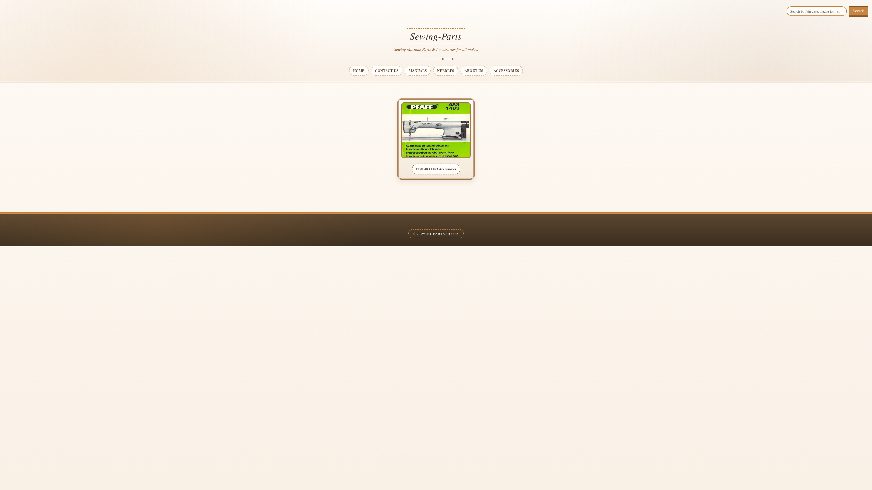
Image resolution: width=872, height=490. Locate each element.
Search (858, 11)
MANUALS (418, 70)
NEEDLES (445, 70)
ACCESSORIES (506, 70)
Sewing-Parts (436, 36)
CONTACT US (386, 70)
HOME (358, 70)
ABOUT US (474, 70)
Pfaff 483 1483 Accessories (436, 169)
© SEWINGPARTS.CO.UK (436, 233)
